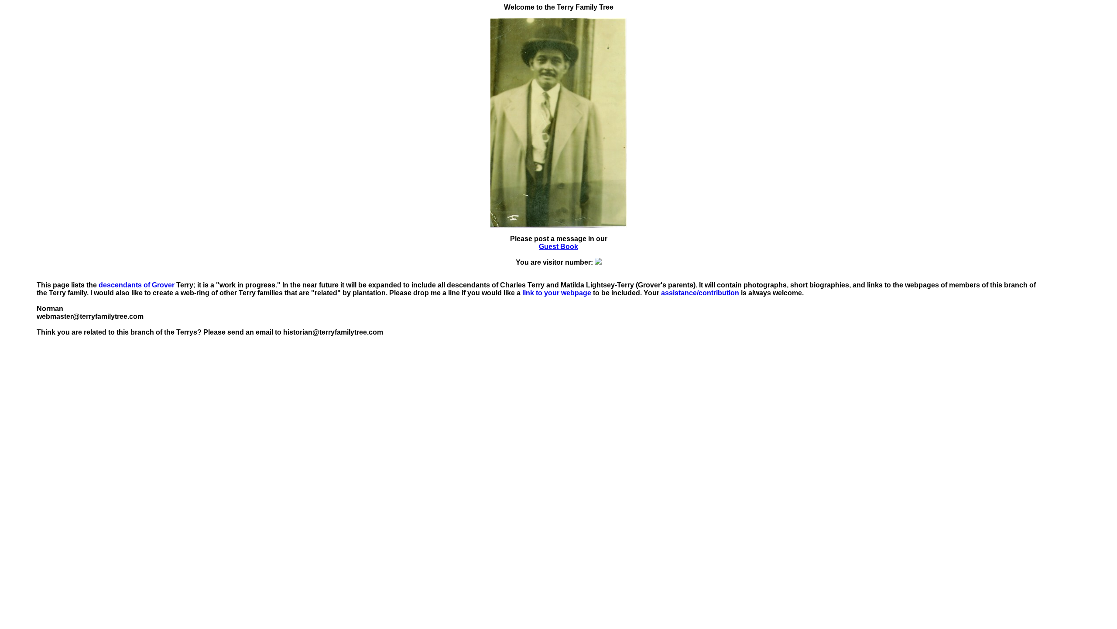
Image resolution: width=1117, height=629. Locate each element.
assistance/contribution (700, 293)
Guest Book (558, 246)
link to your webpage (556, 293)
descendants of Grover (137, 285)
